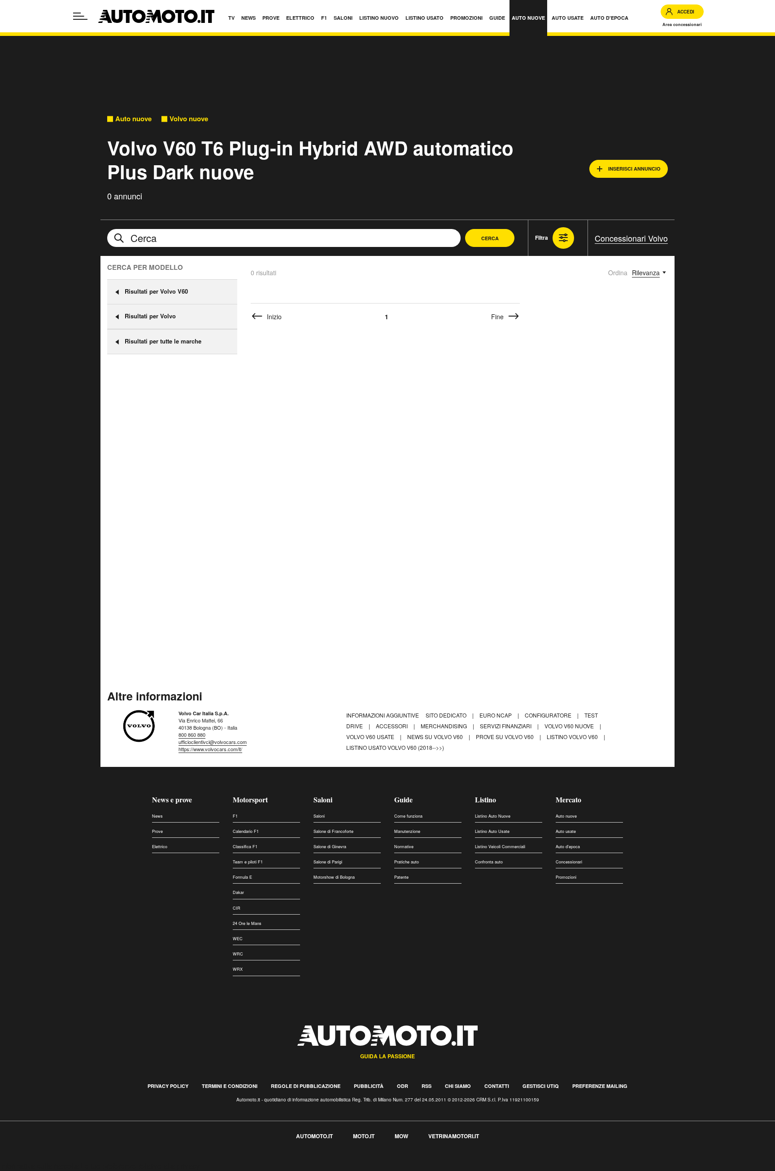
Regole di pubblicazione (305, 1086)
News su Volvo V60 (435, 736)
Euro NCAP (496, 715)
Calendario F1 (246, 831)
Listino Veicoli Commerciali (500, 847)
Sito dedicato (447, 715)
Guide (403, 799)
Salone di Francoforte (333, 831)
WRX (238, 969)
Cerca (490, 238)
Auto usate (566, 831)
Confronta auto (489, 862)
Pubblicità (368, 1086)
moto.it (363, 1136)
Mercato (568, 799)
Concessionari (569, 862)
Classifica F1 (245, 847)
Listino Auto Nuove (492, 816)
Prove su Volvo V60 (505, 736)
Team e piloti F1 (248, 862)
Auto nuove (133, 118)
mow (401, 1136)
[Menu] (80, 16)
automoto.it (314, 1136)
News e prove (172, 799)
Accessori (392, 726)
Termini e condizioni (229, 1086)
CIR (236, 908)
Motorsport (250, 799)
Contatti (496, 1086)
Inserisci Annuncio (634, 168)
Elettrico (159, 847)
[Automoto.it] (156, 16)
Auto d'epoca (568, 847)
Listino (485, 799)
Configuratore (549, 715)
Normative (404, 847)
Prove (157, 831)
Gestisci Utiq (540, 1086)
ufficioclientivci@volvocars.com (213, 741)
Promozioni (566, 877)
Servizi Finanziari (506, 726)
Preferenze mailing (599, 1086)
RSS (426, 1086)
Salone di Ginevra (329, 847)
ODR (402, 1086)
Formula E (242, 877)
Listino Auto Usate (492, 831)
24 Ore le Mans (247, 923)
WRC (238, 954)
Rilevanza (646, 272)
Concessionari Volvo (631, 238)
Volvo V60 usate (371, 736)
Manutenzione (407, 831)
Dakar (238, 892)
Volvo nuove (189, 118)
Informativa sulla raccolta (39, 1166)
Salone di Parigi (327, 862)
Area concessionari (682, 24)
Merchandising (444, 726)
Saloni (322, 799)
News (157, 816)
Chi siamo (458, 1086)
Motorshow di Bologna (334, 877)
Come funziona (408, 816)
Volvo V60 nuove (569, 726)
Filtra (541, 237)
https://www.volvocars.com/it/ (210, 749)
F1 (235, 816)
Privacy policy (168, 1086)
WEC (238, 939)
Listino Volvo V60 (573, 736)
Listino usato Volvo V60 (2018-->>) (395, 747)
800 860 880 (192, 734)
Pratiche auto (406, 862)
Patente (401, 877)
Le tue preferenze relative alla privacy (140, 1166)
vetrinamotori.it (453, 1136)
